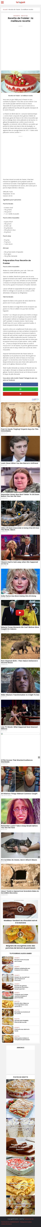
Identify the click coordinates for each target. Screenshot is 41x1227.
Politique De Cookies (26, 1222)
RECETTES (24, 16)
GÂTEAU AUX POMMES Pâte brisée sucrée (21, 1021)
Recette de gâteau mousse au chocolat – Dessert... (20, 1147)
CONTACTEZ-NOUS (6, 1224)
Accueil (5, 9)
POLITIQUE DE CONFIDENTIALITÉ (10, 1222)
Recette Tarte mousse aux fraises (21, 960)
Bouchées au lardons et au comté (22, 1012)
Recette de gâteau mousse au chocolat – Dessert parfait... (21, 987)
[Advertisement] (20, 47)
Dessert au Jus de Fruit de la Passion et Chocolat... (21, 978)
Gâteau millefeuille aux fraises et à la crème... (22, 969)
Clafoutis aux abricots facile (21, 1030)
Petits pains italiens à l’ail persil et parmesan (22, 1039)
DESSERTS (16, 16)
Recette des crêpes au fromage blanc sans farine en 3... (21, 1004)
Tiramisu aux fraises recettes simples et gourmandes (21, 996)
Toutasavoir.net (28, 1219)
